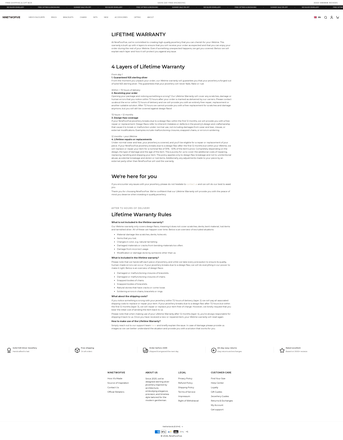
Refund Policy (185, 383)
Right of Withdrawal (188, 400)
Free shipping (87, 348)
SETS (95, 17)
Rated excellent (293, 348)
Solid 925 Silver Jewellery (25, 348)
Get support (217, 409)
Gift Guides (216, 392)
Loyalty (214, 387)
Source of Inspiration (118, 383)
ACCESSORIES (121, 17)
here (153, 325)
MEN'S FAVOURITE (37, 17)
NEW (106, 17)
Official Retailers (115, 392)
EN (319, 17)
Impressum (184, 396)
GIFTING (137, 17)
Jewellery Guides (220, 396)
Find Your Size (218, 378)
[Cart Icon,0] (337, 17)
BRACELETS (68, 17)
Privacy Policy (185, 378)
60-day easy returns (227, 348)
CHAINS (83, 17)
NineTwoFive (175, 436)
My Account (217, 405)
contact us (192, 184)
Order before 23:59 (158, 348)
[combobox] (317, 17)
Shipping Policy (186, 387)
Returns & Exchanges (222, 400)
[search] (326, 17)
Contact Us (113, 387)
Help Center (217, 383)
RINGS (54, 17)
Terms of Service (186, 392)
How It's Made (114, 378)
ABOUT (150, 17)
